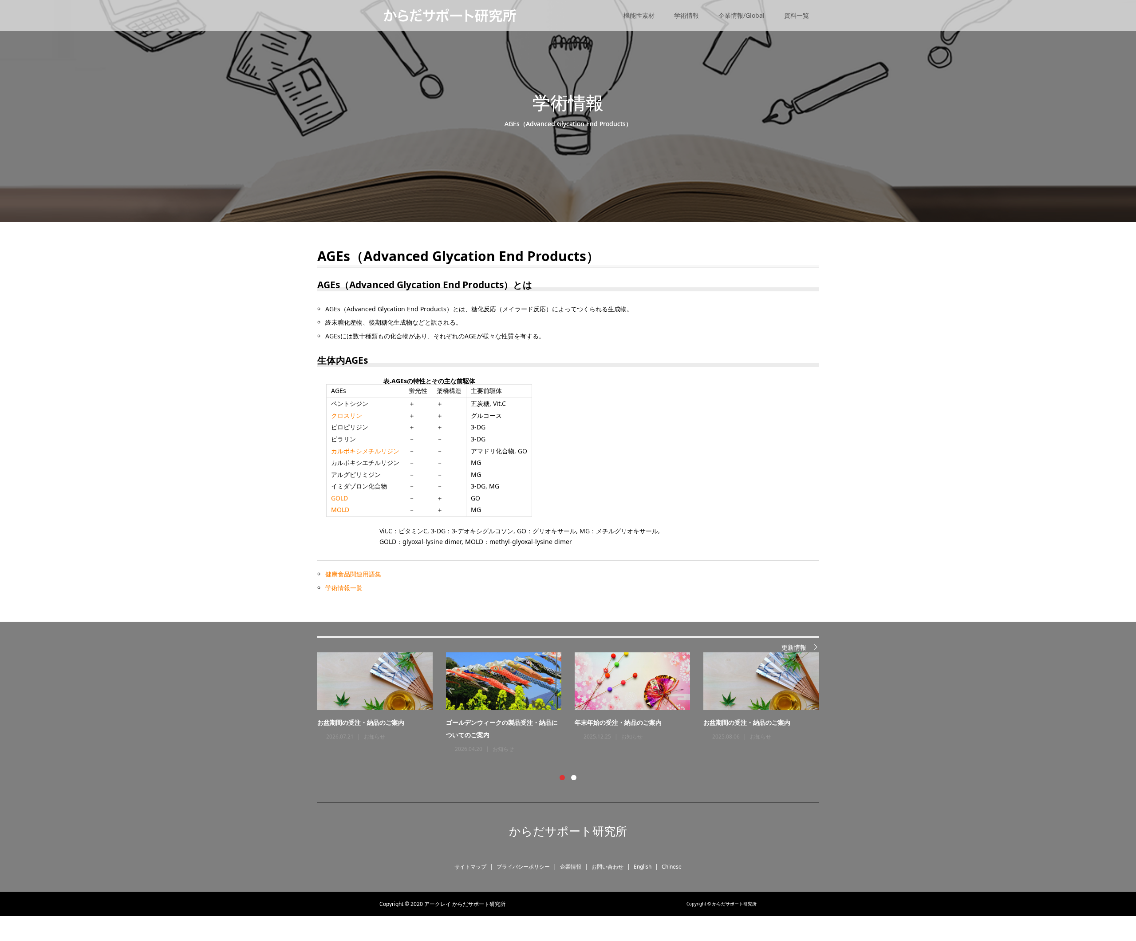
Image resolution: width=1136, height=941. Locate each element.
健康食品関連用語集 (353, 574)
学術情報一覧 (344, 588)
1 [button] (562, 777)
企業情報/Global (741, 15)
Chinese (672, 866)
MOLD (340, 509)
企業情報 (570, 866)
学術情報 (686, 15)
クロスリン (346, 415)
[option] (574, 703)
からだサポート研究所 (568, 831)
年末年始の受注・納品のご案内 (618, 722)
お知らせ (374, 736)
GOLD (339, 498)
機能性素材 (639, 15)
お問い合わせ (607, 866)
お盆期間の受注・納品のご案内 (360, 722)
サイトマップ (470, 866)
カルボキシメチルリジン (365, 451)
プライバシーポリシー (523, 866)
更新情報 (793, 647)
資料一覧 (796, 15)
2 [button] (573, 777)
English (642, 866)
